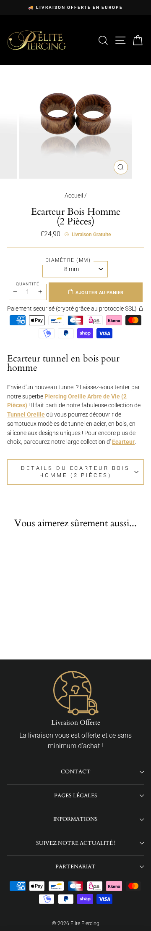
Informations (75, 819)
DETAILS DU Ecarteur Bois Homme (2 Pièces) (75, 471)
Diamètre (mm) (68, 260)
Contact (76, 771)
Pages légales (75, 795)
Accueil (74, 195)
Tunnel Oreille (26, 414)
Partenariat (75, 866)
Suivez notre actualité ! (75, 843)
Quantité (27, 284)
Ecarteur (123, 441)
